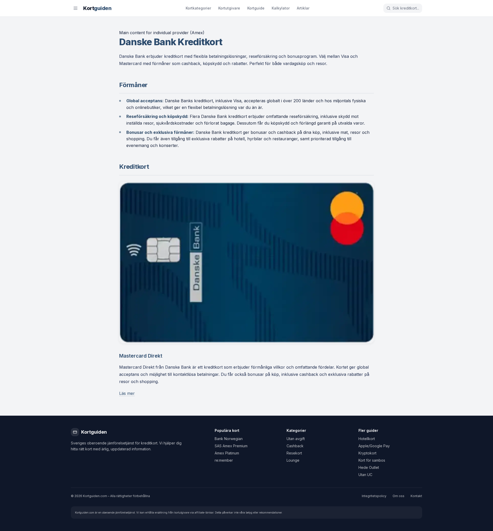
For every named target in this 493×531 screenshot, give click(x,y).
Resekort (294, 453)
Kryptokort (367, 453)
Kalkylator (281, 8)
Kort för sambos (371, 460)
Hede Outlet (368, 467)
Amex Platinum (227, 453)
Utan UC (365, 474)
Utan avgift (296, 438)
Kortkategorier (198, 8)
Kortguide (255, 8)
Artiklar (303, 8)
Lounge (293, 460)
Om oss (398, 496)
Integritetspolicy (374, 496)
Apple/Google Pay (374, 446)
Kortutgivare (229, 8)
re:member (224, 460)
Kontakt (416, 496)
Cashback (295, 446)
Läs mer (127, 393)
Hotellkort (366, 438)
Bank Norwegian (229, 438)
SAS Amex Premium (231, 446)
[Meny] (75, 8)
